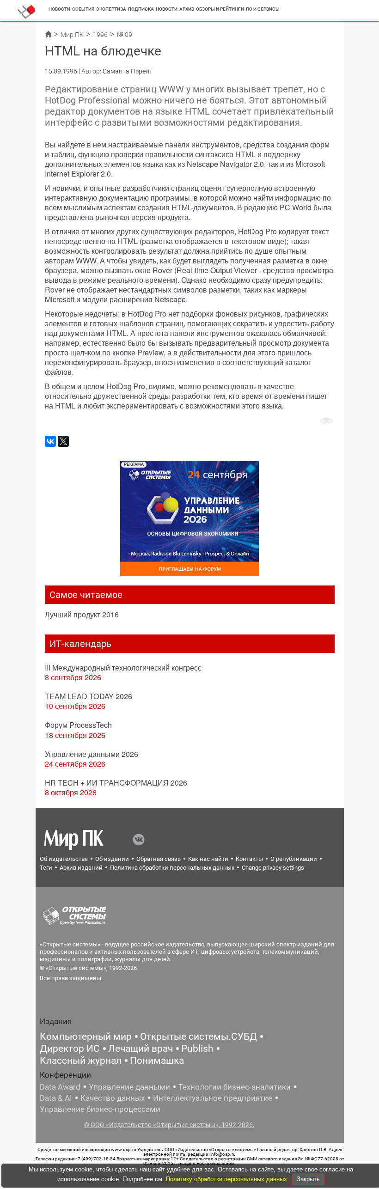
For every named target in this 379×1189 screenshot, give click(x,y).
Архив (186, 9)
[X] (63, 441)
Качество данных (112, 1098)
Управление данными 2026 (91, 754)
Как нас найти (208, 858)
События (83, 9)
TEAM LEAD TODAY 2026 (88, 696)
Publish (197, 1048)
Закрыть (308, 1179)
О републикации (293, 858)
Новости (59, 9)
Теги (46, 867)
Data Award (60, 1086)
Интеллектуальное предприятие (212, 1098)
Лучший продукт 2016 (82, 614)
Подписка (141, 9)
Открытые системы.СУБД (198, 1036)
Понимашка (157, 1060)
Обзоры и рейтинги (220, 9)
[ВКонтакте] (50, 441)
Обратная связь (158, 858)
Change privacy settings (273, 867)
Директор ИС (70, 1048)
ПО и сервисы (263, 9)
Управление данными (129, 1086)
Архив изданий (81, 867)
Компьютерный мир (86, 1036)
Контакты (249, 858)
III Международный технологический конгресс (123, 667)
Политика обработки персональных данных (172, 867)
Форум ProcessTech (78, 724)
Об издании (112, 858)
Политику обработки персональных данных (227, 1179)
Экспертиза (111, 9)
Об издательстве (64, 858)
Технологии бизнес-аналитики (234, 1086)
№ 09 (124, 34)
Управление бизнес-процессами (100, 1109)
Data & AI (56, 1098)
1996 (100, 34)
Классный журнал (81, 1060)
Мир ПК (72, 34)
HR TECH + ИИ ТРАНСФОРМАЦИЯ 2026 (116, 782)
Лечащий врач (140, 1048)
